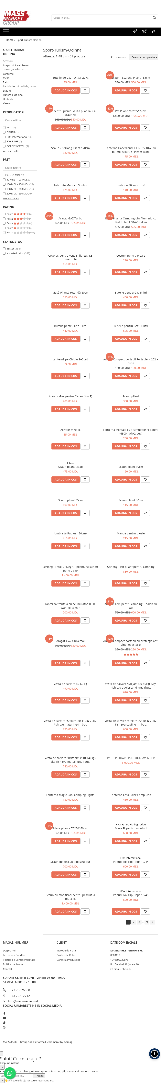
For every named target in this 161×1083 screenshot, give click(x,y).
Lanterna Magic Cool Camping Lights (70, 795)
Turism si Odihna (13, 95)
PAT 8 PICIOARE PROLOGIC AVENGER (131, 758)
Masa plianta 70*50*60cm (70, 828)
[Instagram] (4, 1027)
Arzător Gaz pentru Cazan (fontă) (70, 396)
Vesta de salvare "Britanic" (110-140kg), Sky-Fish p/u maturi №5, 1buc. (70, 759)
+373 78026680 (18, 990)
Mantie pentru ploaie (131, 533)
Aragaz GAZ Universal (70, 641)
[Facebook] (4, 1013)
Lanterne (8, 74)
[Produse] (6, 32)
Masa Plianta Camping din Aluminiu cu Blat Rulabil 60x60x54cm (130, 220)
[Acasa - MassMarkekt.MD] (22, 18)
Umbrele (8, 99)
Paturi (6, 82)
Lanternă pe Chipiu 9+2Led (70, 359)
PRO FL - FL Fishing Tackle (131, 824)
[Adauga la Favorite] (85, 90)
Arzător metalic (70, 430)
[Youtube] (4, 1018)
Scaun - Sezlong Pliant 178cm (70, 148)
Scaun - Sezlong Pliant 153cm (131, 77)
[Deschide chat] (1, 1053)
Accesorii (8, 61)
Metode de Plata (66, 950)
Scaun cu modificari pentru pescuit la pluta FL (70, 897)
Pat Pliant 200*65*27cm (130, 111)
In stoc (10, 248)
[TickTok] (4, 1022)
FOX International (16, 137)
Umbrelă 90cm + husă (130, 185)
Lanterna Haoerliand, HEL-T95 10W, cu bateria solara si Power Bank (131, 150)
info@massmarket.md (22, 1001)
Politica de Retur (66, 955)
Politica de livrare (13, 964)
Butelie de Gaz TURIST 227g (70, 77)
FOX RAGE (12, 141)
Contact (7, 969)
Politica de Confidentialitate (19, 959)
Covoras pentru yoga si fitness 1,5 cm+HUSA (70, 257)
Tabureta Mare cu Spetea (70, 185)
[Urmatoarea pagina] (152, 922)
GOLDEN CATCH (15, 146)
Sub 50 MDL (13, 175)
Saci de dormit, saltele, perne (19, 86)
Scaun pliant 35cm (70, 500)
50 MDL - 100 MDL (16, 179)
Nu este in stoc (15, 253)
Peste (10, 214)
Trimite (39, 1075)
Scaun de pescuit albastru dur (70, 862)
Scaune (7, 90)
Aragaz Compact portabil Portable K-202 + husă (130, 361)
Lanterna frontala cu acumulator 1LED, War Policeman (70, 606)
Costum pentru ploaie (130, 255)
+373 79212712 (18, 996)
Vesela (6, 103)
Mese (6, 78)
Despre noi (9, 950)
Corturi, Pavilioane (13, 69)
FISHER (10, 132)
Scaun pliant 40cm (131, 500)
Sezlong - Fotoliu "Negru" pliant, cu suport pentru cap (70, 568)
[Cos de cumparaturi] (154, 31)
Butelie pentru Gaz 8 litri (70, 326)
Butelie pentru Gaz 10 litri (131, 326)
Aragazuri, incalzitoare (15, 65)
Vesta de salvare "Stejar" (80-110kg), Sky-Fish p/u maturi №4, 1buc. (70, 722)
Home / (11, 40)
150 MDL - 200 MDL (17, 189)
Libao (70, 463)
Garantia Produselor (68, 959)
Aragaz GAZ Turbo (70, 218)
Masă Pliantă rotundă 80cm (70, 292)
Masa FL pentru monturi (131, 828)
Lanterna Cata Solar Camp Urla (131, 795)
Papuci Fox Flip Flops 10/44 (130, 862)
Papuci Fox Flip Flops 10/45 (130, 895)
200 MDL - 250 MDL (17, 193)
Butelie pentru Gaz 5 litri (131, 292)
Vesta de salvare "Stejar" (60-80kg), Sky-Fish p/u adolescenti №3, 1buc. (131, 685)
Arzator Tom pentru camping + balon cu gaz (130, 606)
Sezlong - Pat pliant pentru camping (131, 567)
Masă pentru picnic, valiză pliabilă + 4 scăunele (70, 113)
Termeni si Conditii (14, 955)
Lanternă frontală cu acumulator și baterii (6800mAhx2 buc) (130, 431)
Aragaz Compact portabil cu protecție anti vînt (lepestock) (130, 642)
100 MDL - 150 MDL (17, 184)
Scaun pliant (131, 396)
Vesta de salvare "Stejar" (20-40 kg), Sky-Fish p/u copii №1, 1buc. (131, 722)
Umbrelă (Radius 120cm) (70, 533)
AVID (9, 127)
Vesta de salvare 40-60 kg (70, 684)
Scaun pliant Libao (70, 467)
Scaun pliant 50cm (131, 467)
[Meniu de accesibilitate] (154, 1053)
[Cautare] (154, 18)
